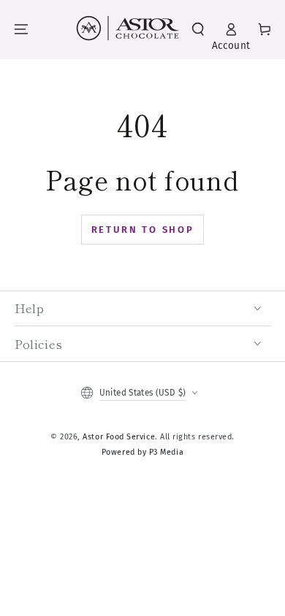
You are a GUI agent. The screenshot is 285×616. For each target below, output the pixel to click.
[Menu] (21, 29)
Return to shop (142, 229)
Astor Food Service (119, 437)
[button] (198, 29)
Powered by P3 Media (142, 452)
